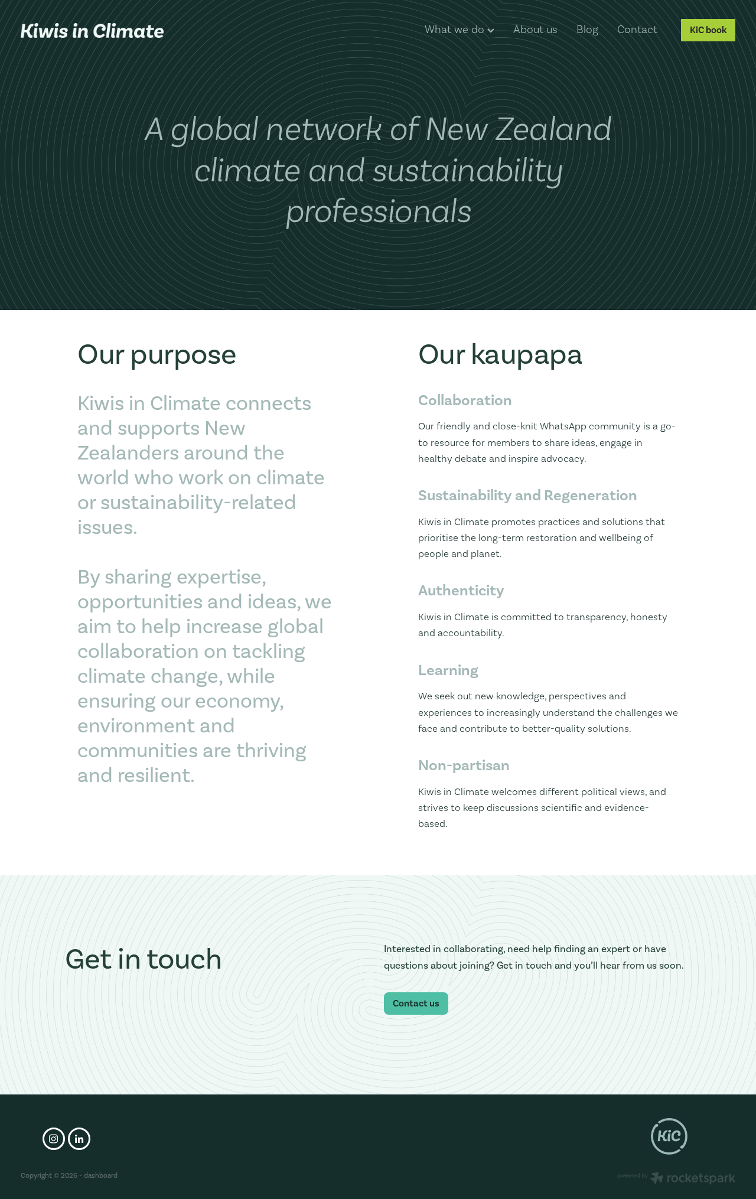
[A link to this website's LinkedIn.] (79, 1139)
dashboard (101, 1175)
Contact (637, 28)
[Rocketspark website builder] (676, 1179)
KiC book (708, 29)
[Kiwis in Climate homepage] (92, 30)
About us (535, 28)
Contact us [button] (416, 1003)
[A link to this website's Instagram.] (54, 1139)
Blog (587, 28)
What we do (456, 28)
